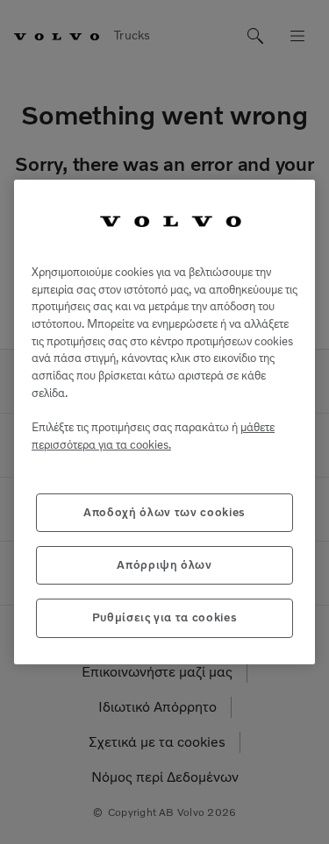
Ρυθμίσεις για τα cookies (165, 617)
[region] (164, 421)
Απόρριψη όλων (164, 564)
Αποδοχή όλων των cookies (164, 512)
